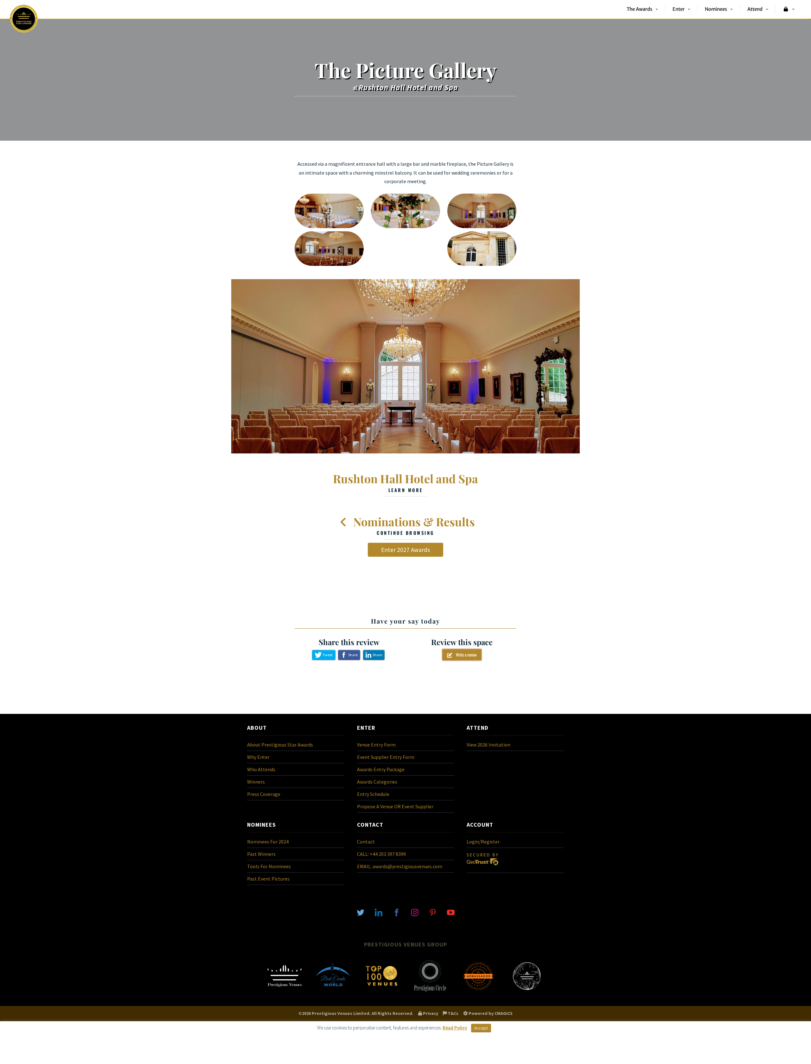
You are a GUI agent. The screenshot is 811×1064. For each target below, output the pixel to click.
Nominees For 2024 (268, 841)
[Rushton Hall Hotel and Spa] (405, 366)
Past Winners (261, 854)
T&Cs (452, 1013)
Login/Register (483, 841)
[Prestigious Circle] (429, 991)
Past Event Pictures (268, 878)
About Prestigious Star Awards (280, 744)
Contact (366, 841)
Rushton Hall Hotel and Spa (405, 482)
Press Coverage (263, 794)
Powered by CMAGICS (490, 1013)
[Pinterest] (432, 912)
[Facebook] (396, 912)
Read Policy (455, 1028)
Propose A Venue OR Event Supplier (395, 806)
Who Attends (261, 769)
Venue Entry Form (376, 744)
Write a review (464, 654)
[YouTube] (451, 912)
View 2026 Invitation (488, 744)
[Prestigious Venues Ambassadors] (478, 991)
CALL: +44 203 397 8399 (381, 854)
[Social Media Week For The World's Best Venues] (526, 991)
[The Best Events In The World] (333, 991)
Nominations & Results (413, 525)
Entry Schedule (373, 794)
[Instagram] (414, 912)
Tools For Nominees (269, 866)
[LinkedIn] (378, 912)
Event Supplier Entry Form (385, 757)
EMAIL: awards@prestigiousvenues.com (399, 866)
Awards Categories (377, 782)
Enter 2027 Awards (405, 550)
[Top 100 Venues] (381, 991)
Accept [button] (481, 1028)
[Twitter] (360, 912)
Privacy (430, 1013)
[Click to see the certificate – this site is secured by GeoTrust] (482, 866)
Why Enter (258, 757)
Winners (256, 782)
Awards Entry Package (381, 769)
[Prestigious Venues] (284, 991)
